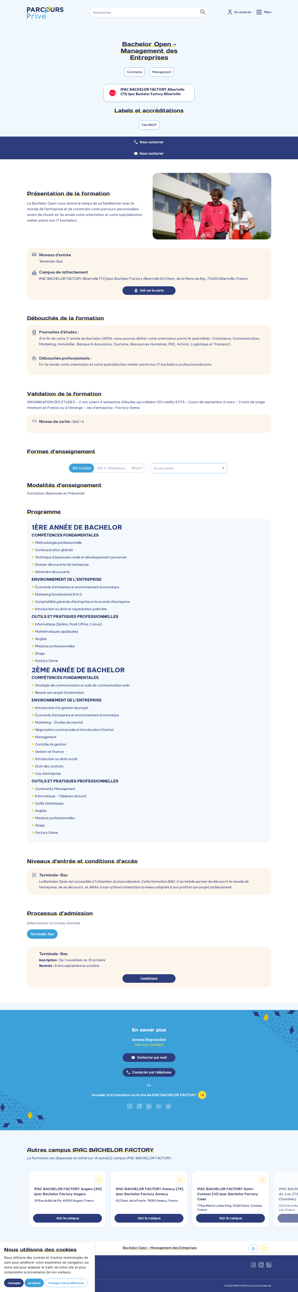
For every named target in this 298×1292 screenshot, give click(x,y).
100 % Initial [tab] (81, 468)
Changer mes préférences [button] (66, 1283)
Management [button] (161, 72)
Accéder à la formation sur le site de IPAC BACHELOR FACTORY (144, 1095)
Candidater (149, 978)
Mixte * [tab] (137, 468)
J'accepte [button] (13, 1283)
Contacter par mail (152, 1057)
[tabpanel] (149, 859)
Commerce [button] (134, 72)
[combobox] (188, 468)
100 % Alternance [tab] (111, 468)
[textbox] (188, 468)
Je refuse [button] (34, 1283)
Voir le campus (67, 1218)
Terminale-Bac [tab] (42, 934)
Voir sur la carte (152, 290)
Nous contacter (152, 153)
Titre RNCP (149, 125)
